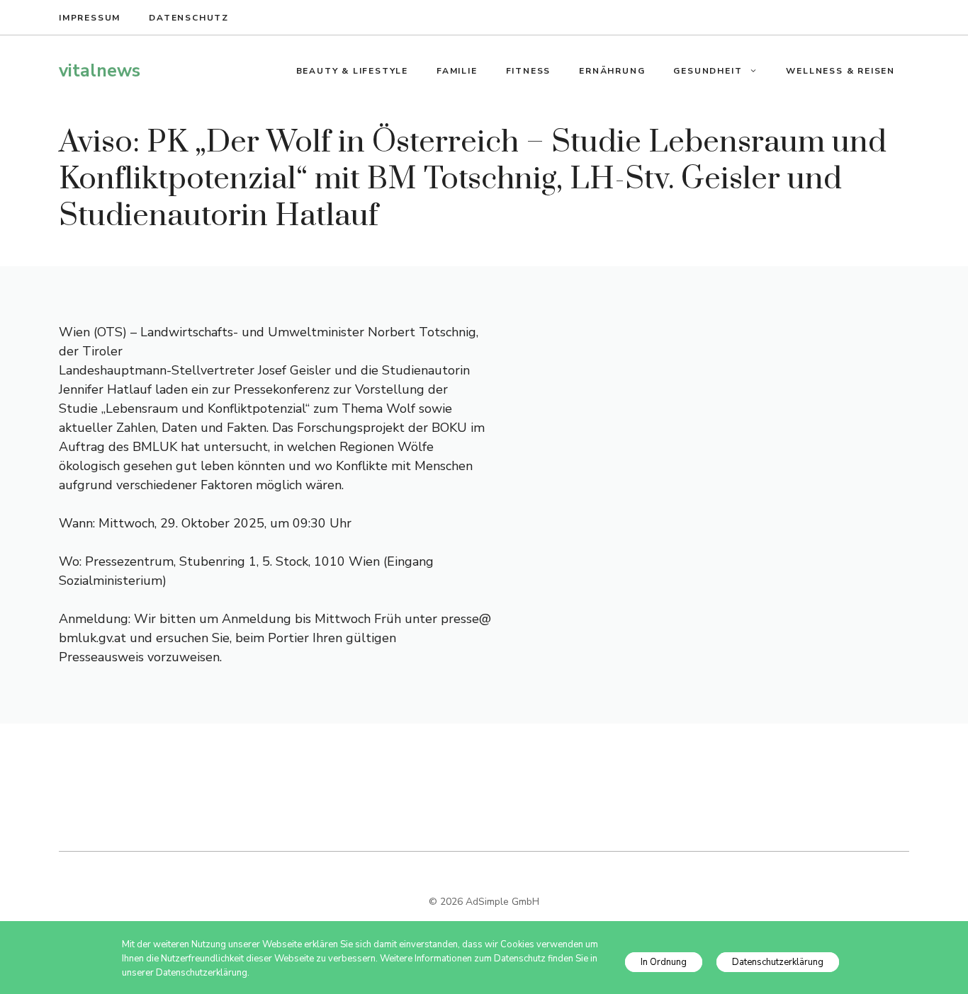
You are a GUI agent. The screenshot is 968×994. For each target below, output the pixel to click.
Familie (457, 70)
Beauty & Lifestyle (352, 70)
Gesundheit (707, 70)
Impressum (89, 17)
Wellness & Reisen (840, 70)
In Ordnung (664, 962)
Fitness (528, 70)
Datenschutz (189, 17)
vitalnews (99, 71)
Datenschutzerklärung (777, 962)
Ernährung (612, 70)
